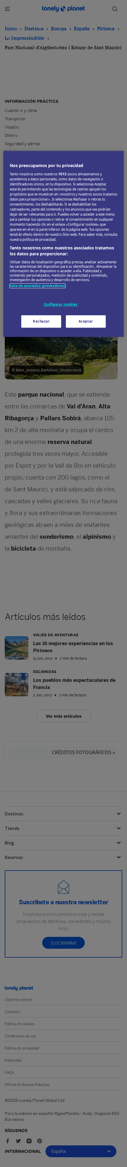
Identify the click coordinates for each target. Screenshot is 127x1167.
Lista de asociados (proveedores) (38, 285)
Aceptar (86, 321)
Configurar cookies (61, 304)
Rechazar (41, 321)
